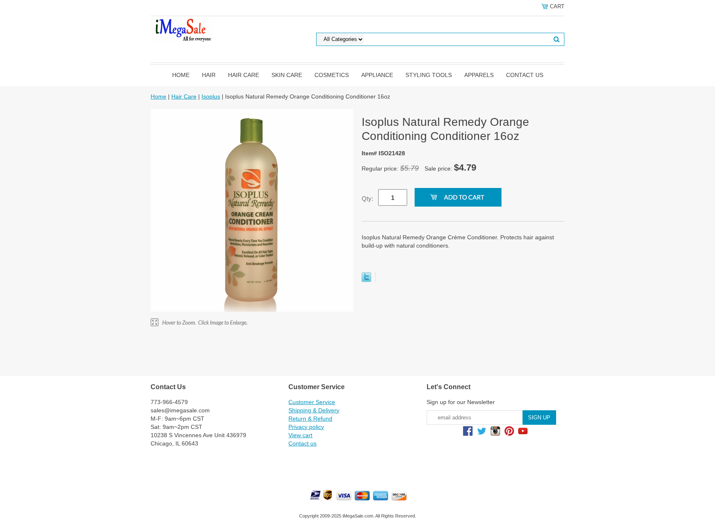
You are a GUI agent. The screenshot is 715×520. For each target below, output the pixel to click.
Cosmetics (331, 75)
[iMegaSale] (182, 28)
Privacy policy (306, 427)
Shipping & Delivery (313, 410)
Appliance (377, 75)
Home (181, 75)
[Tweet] (366, 280)
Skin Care (286, 75)
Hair (209, 75)
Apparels (479, 75)
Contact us (524, 75)
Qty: (367, 198)
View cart (300, 435)
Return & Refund (310, 418)
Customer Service (311, 402)
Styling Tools (428, 75)
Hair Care (243, 75)
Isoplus (211, 96)
